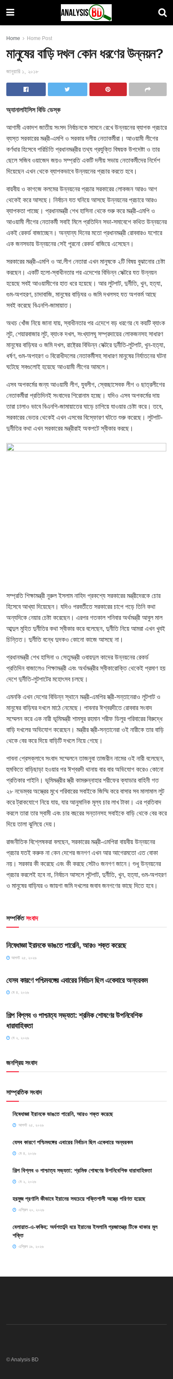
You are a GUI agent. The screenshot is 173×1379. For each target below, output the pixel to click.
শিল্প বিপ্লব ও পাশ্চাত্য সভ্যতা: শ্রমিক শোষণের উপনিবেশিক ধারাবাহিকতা (82, 1170)
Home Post (39, 38)
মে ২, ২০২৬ (19, 1038)
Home (13, 38)
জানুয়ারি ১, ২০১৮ (22, 71)
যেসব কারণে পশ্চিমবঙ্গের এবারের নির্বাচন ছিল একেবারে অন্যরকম (77, 980)
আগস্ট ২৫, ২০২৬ (23, 957)
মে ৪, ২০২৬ (19, 992)
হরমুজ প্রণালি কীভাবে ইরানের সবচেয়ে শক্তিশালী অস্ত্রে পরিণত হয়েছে (79, 1198)
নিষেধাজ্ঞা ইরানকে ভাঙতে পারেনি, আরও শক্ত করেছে (66, 945)
